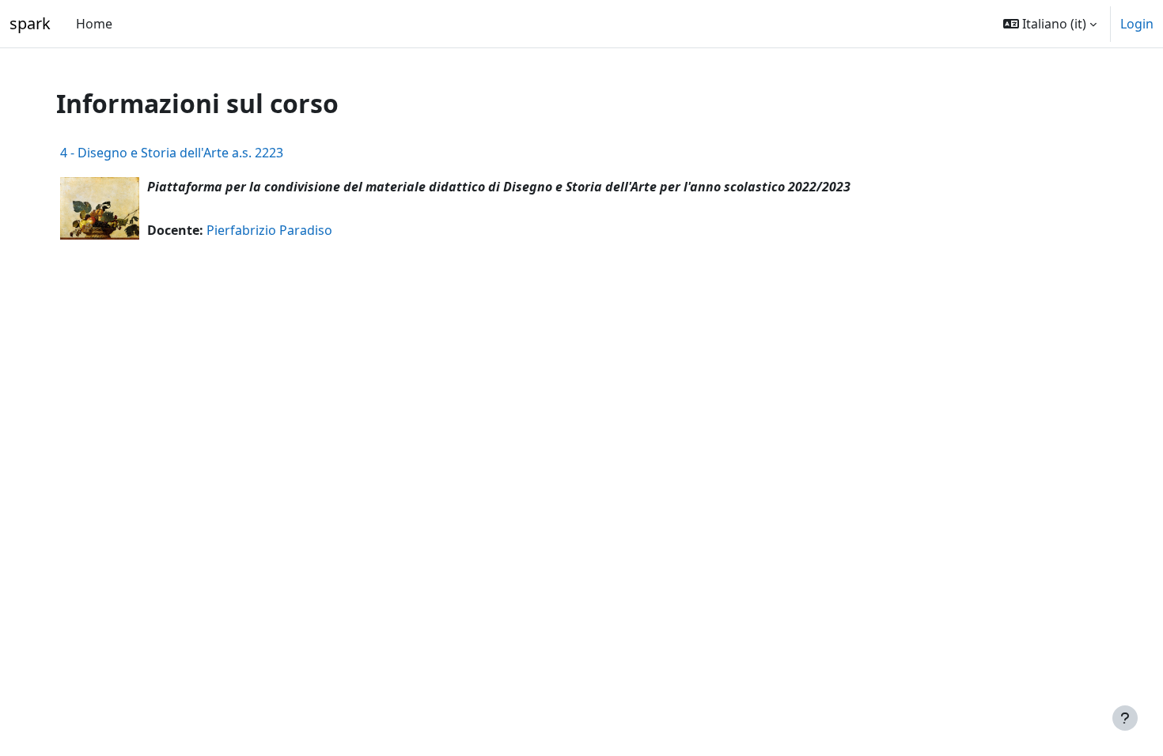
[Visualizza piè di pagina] (1125, 718)
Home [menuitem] (94, 23)
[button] (1050, 23)
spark (30, 23)
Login (1137, 23)
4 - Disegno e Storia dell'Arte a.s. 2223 (171, 152)
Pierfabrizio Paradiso (269, 230)
